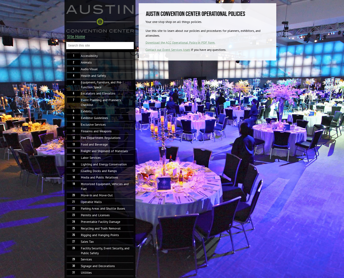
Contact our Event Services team (167, 50)
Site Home (76, 37)
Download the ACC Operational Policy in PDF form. (180, 42)
